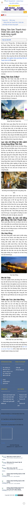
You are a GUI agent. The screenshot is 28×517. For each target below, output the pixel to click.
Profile (2, 437)
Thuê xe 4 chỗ (22, 394)
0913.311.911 (6, 369)
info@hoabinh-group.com (7, 416)
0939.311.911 (11, 411)
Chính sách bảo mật (7, 397)
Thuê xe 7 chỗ (22, 395)
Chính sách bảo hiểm (7, 395)
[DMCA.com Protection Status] (19, 489)
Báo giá (18, 367)
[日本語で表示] (5, 15)
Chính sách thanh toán (7, 394)
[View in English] (3, 15)
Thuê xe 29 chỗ (22, 397)
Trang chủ (4, 20)
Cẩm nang (11, 20)
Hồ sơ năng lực (19, 369)
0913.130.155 (6, 374)
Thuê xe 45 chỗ (22, 399)
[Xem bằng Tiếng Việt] (2, 15)
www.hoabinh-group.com (7, 422)
